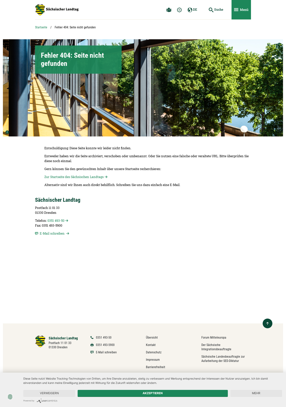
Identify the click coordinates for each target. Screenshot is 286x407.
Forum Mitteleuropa (213, 337)
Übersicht (152, 337)
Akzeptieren (153, 393)
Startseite (41, 27)
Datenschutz (153, 352)
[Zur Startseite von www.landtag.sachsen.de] (40, 341)
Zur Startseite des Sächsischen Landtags (74, 177)
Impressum (153, 360)
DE (194, 9)
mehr (256, 393)
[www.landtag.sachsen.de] (57, 10)
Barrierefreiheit (155, 367)
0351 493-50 (55, 220)
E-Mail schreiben (106, 352)
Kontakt (151, 345)
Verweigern (49, 393)
